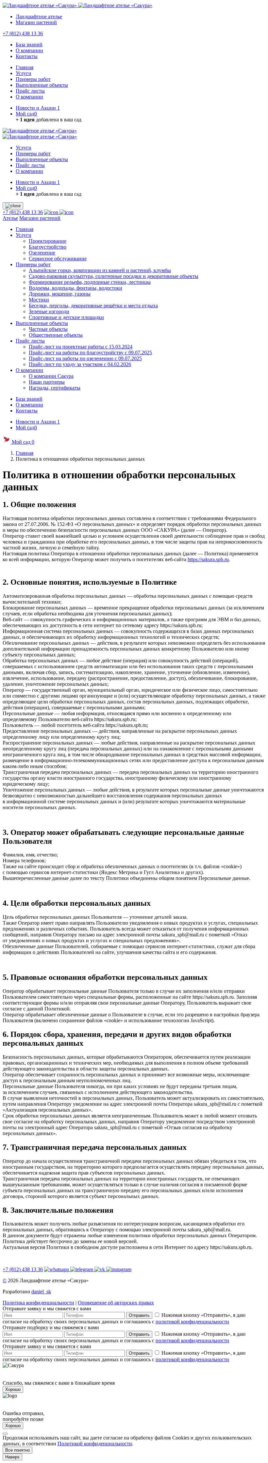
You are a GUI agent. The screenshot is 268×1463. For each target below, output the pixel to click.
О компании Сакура (51, 376)
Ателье (10, 218)
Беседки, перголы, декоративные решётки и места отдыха (93, 305)
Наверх (12, 1457)
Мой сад (26, 113)
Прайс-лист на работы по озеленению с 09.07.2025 (85, 358)
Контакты (27, 56)
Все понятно (17, 1450)
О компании (29, 50)
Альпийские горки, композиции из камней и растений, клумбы (100, 270)
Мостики (39, 299)
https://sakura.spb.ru (208, 559)
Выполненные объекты (42, 85)
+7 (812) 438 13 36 (23, 33)
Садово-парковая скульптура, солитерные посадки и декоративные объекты (113, 276)
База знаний (29, 44)
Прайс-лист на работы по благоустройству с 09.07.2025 (90, 352)
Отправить (139, 1315)
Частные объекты (48, 329)
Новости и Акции (38, 108)
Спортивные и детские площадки (66, 317)
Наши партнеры (47, 382)
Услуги (23, 73)
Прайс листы (30, 91)
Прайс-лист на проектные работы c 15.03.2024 (80, 346)
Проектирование (47, 241)
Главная (24, 67)
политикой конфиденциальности (192, 1321)
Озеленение (42, 252)
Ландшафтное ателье (39, 16)
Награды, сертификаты (54, 388)
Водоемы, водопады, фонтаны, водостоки (75, 288)
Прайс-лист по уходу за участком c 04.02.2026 (80, 364)
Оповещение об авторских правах (116, 1302)
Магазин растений (36, 22)
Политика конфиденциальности (38, 1302)
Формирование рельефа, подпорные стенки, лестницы (90, 282)
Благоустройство (47, 247)
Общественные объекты (56, 335)
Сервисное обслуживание (58, 258)
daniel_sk (41, 1291)
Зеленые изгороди (49, 311)
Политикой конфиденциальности (95, 1443)
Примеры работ (33, 79)
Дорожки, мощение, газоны (60, 294)
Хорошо (13, 1389)
